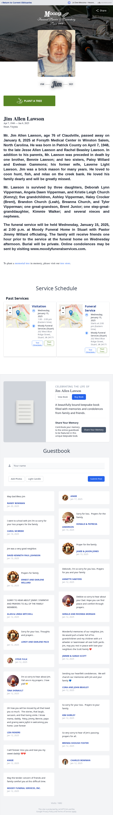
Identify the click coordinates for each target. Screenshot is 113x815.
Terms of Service (64, 811)
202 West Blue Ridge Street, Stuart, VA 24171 (46, 334)
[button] (18, 313)
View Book (63, 396)
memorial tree (22, 263)
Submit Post (96, 478)
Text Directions (37, 344)
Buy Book (78, 396)
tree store (65, 263)
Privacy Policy (48, 811)
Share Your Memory (93, 429)
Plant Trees (49, 343)
